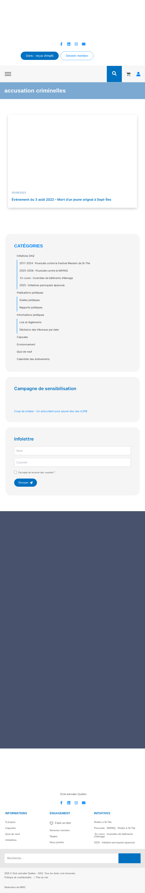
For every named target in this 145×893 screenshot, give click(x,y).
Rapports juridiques (30, 307)
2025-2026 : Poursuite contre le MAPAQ (43, 270)
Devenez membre (60, 830)
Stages (53, 836)
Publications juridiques (30, 292)
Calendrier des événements (33, 359)
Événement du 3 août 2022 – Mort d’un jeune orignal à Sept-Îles (61, 199)
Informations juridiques (30, 314)
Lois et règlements (30, 322)
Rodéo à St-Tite (103, 822)
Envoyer (23, 482)
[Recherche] (129, 858)
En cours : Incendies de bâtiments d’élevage (46, 278)
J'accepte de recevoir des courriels (35, 472)
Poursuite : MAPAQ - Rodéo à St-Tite (114, 828)
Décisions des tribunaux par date (39, 329)
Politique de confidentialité (17, 877)
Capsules (22, 337)
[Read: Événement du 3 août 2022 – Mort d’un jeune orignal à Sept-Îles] (72, 156)
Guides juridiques (29, 300)
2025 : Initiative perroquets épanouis (114, 842)
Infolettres (10, 840)
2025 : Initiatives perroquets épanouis (42, 285)
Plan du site (42, 877)
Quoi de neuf (24, 351)
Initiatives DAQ (25, 255)
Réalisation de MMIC (15, 887)
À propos (10, 822)
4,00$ (50, 411)
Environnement (26, 344)
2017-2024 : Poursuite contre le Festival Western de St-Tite (54, 263)
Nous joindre (57, 842)
